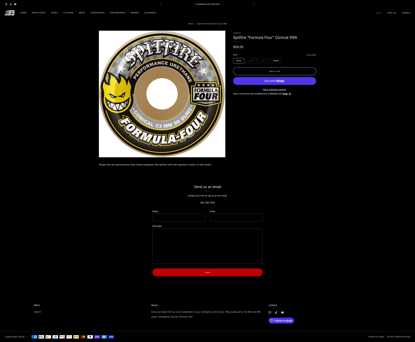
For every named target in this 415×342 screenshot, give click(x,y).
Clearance (150, 13)
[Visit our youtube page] (15, 4)
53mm (251, 61)
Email (212, 211)
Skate (82, 13)
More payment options (274, 89)
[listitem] (207, 4)
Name (155, 211)
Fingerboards (117, 13)
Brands (135, 13)
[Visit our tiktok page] (10, 4)
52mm (239, 61)
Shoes (54, 13)
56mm (276, 61)
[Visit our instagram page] (6, 4)
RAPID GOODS (39, 13)
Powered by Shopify (376, 337)
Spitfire (237, 33)
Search (406, 13)
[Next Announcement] (254, 4)
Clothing (68, 13)
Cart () (391, 13)
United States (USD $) (14, 337)
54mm (264, 61)
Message (157, 226)
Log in (378, 13)
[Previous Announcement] (161, 4)
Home (24, 13)
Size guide (311, 54)
